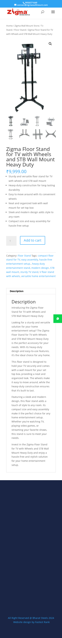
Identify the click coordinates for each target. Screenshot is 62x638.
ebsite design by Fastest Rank (33, 622)
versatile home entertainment (38, 276)
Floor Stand (20, 29)
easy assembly (29, 259)
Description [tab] (16, 291)
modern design (40, 267)
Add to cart (32, 240)
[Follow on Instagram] (40, 600)
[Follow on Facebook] (22, 600)
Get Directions (20, 569)
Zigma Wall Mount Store (26, 25)
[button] (50, 44)
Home (9, 25)
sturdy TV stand (29, 272)
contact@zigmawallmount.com (29, 582)
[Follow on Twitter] (31, 600)
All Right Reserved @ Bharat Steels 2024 (31, 618)
